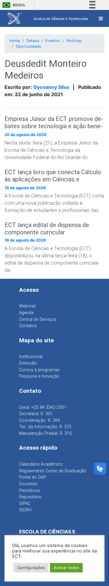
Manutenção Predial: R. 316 (45, 433)
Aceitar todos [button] (66, 567)
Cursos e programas (39, 370)
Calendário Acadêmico (41, 464)
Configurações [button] (31, 567)
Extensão (28, 363)
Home (14, 40)
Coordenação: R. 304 (39, 420)
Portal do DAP (32, 477)
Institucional (30, 356)
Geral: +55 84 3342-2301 (42, 407)
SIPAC (25, 503)
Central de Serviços (37, 319)
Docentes (28, 484)
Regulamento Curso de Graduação (52, 471)
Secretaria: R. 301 (36, 413)
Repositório (30, 497)
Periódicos (29, 490)
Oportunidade (28, 46)
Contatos (28, 325)
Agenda (26, 312)
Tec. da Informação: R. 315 (45, 426)
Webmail (27, 306)
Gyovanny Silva (51, 87)
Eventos (52, 40)
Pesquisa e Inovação (39, 376)
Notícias (74, 40)
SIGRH (25, 510)
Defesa (32, 40)
